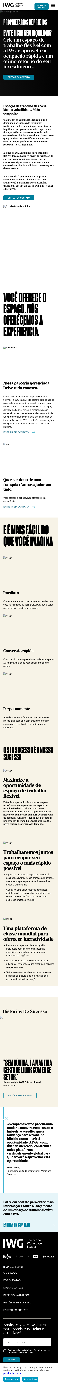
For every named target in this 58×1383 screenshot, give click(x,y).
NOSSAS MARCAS (13, 1288)
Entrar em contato (41, 6)
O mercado (10, 1273)
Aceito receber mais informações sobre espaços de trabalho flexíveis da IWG (29, 1351)
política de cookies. (13, 1373)
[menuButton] (53, 5)
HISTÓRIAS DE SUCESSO (20, 1095)
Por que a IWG (12, 1280)
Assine (11, 1359)
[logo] (13, 6)
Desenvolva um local (17, 1295)
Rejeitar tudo (11, 1379)
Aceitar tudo (30, 1379)
